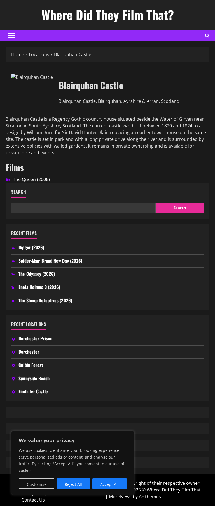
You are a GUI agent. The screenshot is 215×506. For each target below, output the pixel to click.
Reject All (73, 484)
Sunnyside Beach (34, 378)
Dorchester (28, 351)
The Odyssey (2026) (36, 273)
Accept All (109, 484)
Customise (36, 484)
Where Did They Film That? (107, 15)
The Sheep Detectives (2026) (45, 300)
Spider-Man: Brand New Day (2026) (50, 260)
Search (18, 192)
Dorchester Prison (35, 338)
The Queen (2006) (31, 179)
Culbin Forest (30, 365)
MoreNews (120, 496)
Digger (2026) (31, 247)
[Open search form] (207, 35)
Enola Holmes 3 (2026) (39, 287)
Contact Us (33, 500)
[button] (12, 35)
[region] (72, 463)
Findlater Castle (33, 391)
